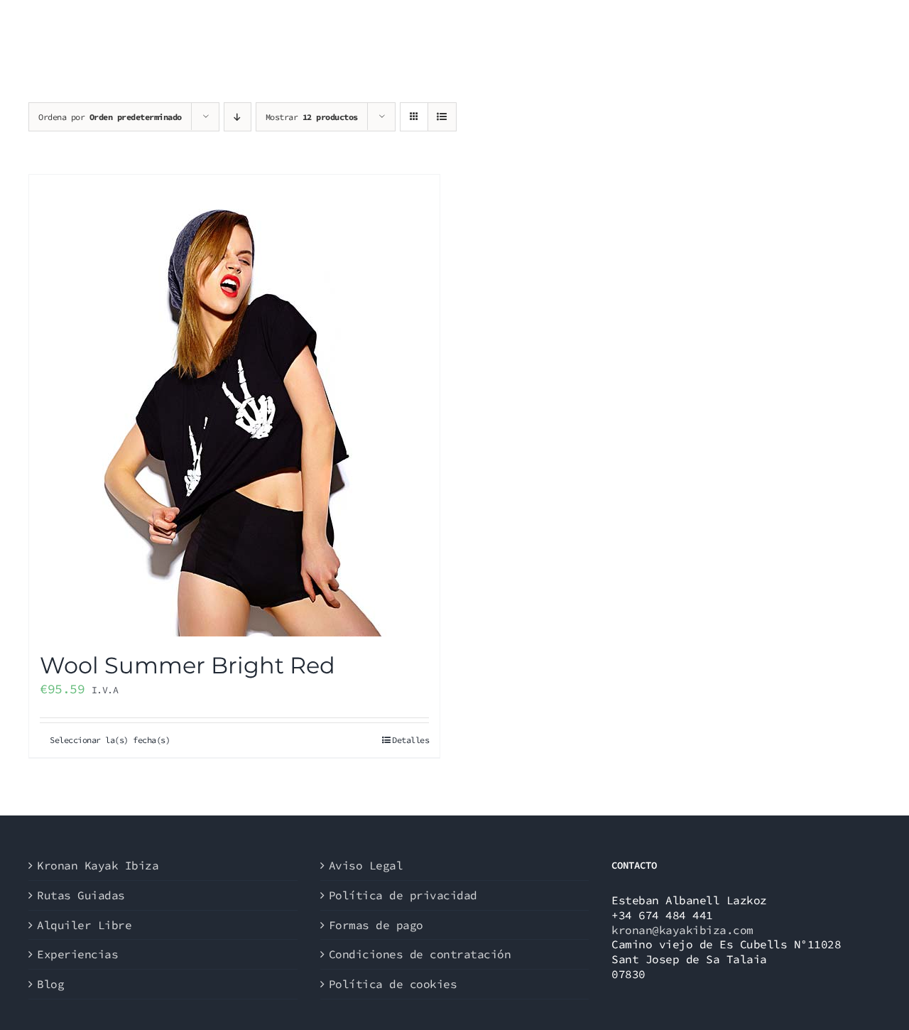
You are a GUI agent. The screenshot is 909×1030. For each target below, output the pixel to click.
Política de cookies (393, 984)
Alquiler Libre (84, 925)
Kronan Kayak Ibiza (97, 865)
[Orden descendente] (237, 116)
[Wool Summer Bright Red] (234, 405)
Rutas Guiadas (81, 895)
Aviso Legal (366, 865)
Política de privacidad (403, 895)
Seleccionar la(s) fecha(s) (110, 739)
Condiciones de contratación (420, 954)
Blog (50, 984)
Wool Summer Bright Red (187, 665)
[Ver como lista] (442, 117)
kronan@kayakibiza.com (682, 930)
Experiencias (77, 954)
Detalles (410, 739)
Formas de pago (376, 925)
